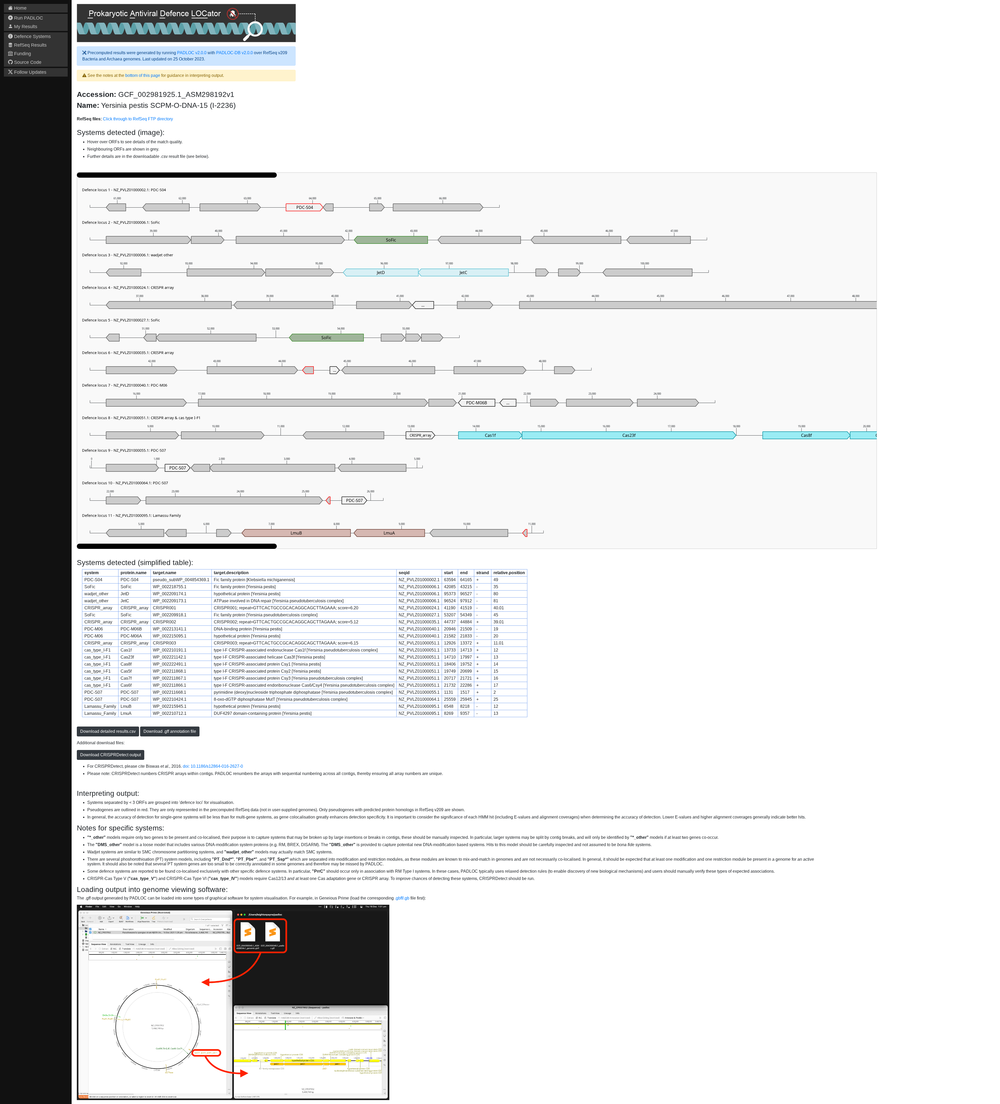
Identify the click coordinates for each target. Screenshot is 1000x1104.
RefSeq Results (30, 45)
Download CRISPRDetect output (110, 755)
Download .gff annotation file (169, 731)
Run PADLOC (28, 18)
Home (20, 8)
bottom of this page (142, 75)
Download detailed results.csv (108, 731)
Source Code (27, 62)
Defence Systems (32, 36)
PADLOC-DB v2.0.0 (234, 53)
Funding (22, 53)
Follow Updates (29, 72)
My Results (25, 26)
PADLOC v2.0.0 (192, 53)
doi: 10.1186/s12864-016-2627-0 (213, 766)
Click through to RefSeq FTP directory (138, 119)
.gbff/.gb (402, 898)
